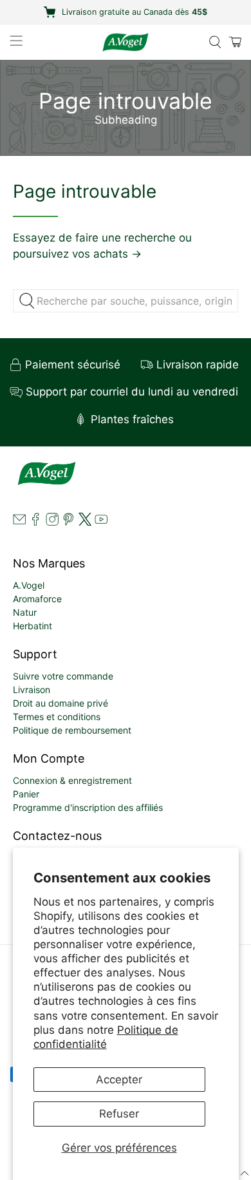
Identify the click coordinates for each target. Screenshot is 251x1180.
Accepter (119, 1079)
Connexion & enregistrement (72, 780)
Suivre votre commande (63, 676)
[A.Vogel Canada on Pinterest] (68, 522)
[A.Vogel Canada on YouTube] (101, 522)
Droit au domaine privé (60, 703)
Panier (26, 793)
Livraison (31, 689)
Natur (25, 612)
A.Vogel (28, 585)
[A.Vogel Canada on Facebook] (35, 522)
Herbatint (32, 625)
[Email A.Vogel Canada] (19, 522)
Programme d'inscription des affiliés (88, 807)
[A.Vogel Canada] (126, 42)
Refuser (119, 1113)
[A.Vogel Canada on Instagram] (52, 522)
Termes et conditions (56, 716)
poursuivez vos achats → (77, 253)
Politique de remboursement (72, 730)
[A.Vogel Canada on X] (85, 522)
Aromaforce (37, 598)
